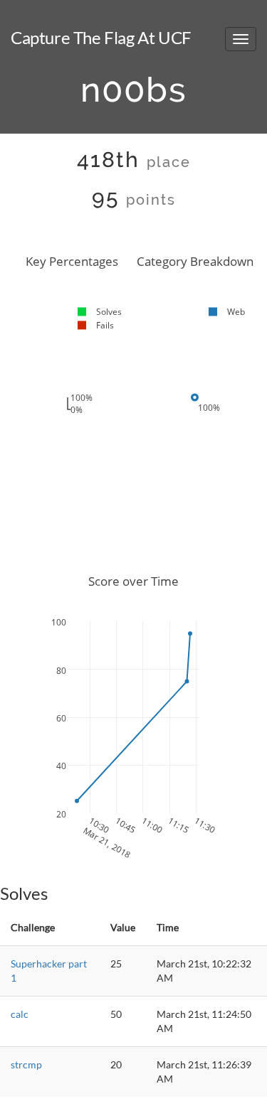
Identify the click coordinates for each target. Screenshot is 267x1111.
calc (19, 1014)
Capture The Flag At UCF (101, 37)
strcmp (26, 1064)
